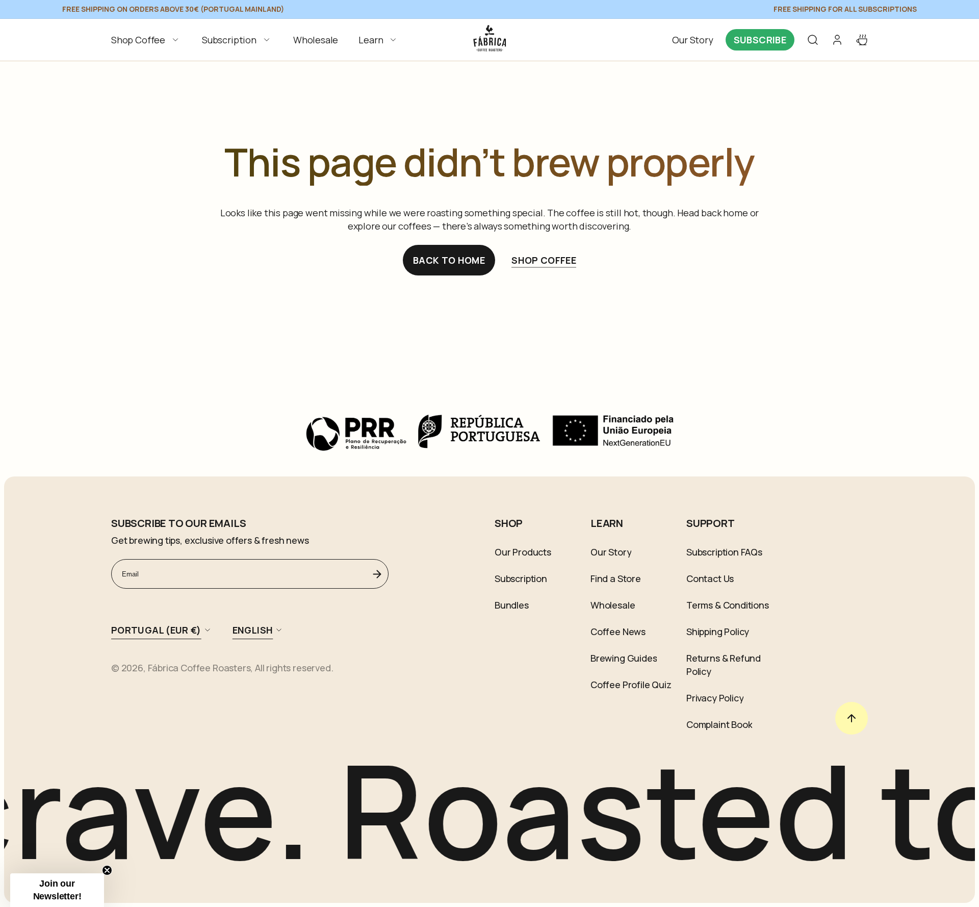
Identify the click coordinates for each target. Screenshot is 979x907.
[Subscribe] (377, 574)
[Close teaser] (107, 870)
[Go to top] (851, 718)
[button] (146, 39)
